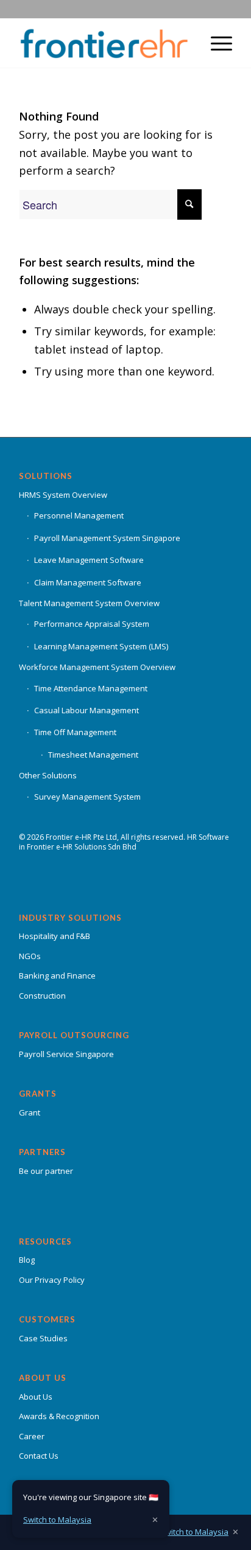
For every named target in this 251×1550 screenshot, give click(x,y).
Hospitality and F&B (54, 935)
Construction (42, 995)
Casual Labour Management (86, 710)
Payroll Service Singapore (66, 1054)
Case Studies (43, 1338)
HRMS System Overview (63, 494)
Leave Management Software (89, 559)
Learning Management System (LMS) (101, 646)
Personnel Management (79, 515)
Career (31, 1436)
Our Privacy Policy (52, 1279)
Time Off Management (75, 732)
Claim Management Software (87, 582)
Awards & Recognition (59, 1416)
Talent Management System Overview (89, 603)
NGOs (30, 956)
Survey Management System (87, 796)
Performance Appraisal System (91, 623)
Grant (29, 1112)
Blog (27, 1259)
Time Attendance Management (90, 688)
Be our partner (46, 1170)
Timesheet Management (93, 754)
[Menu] (215, 43)
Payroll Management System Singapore (107, 537)
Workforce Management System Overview (97, 667)
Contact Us (38, 1455)
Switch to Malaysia (194, 1531)
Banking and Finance (57, 975)
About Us (35, 1396)
